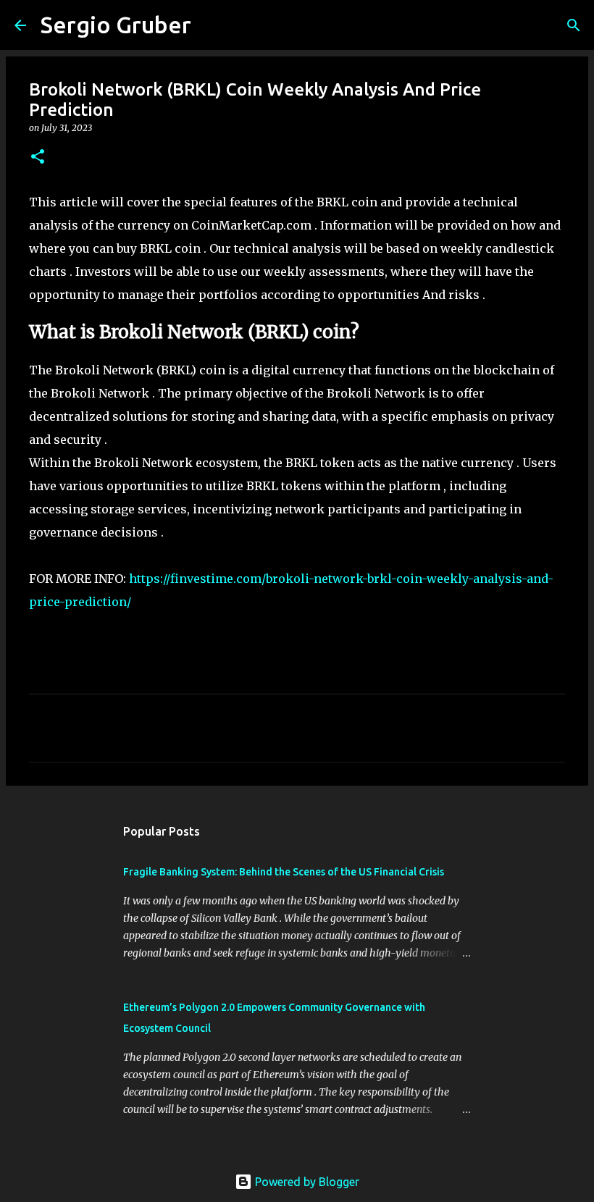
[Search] (211, 25)
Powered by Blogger (305, 1181)
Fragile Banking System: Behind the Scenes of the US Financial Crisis (283, 872)
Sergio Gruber (116, 25)
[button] (37, 157)
